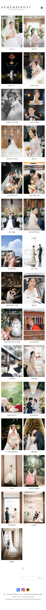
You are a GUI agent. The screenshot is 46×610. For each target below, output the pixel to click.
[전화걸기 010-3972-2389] (18, 590)
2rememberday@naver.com (33, 594)
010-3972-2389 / (15, 594)
